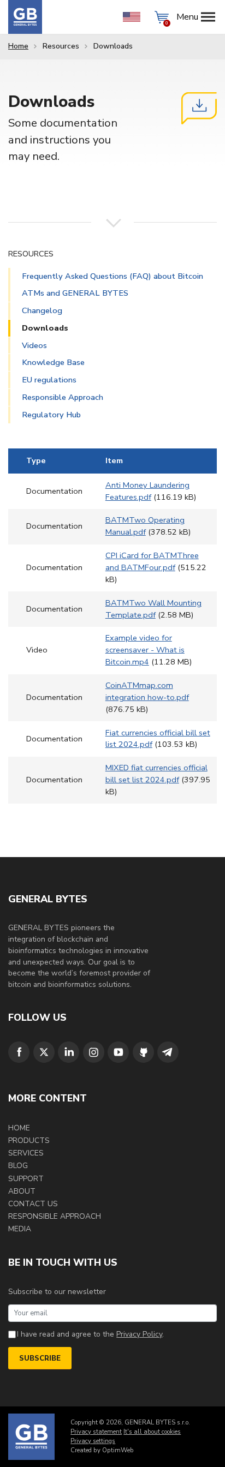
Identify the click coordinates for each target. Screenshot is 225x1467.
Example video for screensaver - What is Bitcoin (145, 649)
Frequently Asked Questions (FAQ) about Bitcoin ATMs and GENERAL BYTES (112, 284)
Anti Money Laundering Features (147, 491)
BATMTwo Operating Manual (145, 525)
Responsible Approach (62, 397)
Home (18, 46)
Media (19, 1229)
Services (26, 1153)
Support (26, 1178)
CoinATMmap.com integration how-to (147, 691)
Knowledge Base (53, 362)
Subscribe (40, 1358)
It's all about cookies (152, 1432)
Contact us (33, 1204)
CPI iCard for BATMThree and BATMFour (152, 561)
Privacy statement (96, 1432)
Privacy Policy (139, 1334)
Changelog (42, 310)
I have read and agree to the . (90, 1334)
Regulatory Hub (51, 414)
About (21, 1191)
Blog (18, 1165)
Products (29, 1140)
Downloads (45, 327)
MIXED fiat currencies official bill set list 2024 (156, 773)
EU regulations (49, 379)
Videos (34, 345)
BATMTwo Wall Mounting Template (153, 608)
